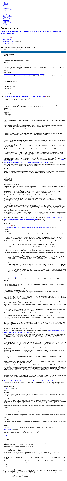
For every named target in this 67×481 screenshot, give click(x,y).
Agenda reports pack (7, 39)
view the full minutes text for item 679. (55, 217)
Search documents (7, 22)
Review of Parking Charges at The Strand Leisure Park (19, 332)
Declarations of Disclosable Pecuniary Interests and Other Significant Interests (24, 74)
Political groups (6, 21)
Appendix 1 (11, 388)
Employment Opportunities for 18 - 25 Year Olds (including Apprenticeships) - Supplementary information (31, 227)
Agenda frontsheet (9, 37)
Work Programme (11, 429)
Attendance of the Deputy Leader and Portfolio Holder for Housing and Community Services (27, 96)
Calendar (5, 1)
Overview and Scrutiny (8, 18)
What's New (5, 24)
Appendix (11, 435)
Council (4, 5)
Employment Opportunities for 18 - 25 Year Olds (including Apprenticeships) (24, 219)
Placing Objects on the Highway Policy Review (17, 277)
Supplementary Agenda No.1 (12, 41)
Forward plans (6, 8)
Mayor (4, 12)
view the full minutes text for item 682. (54, 379)
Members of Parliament (8, 16)
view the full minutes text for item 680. (53, 275)
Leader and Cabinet (7, 10)
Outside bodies (6, 17)
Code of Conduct (6, 2)
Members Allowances (7, 15)
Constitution (5, 4)
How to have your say (7, 9)
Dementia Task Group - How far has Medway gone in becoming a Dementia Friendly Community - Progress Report (32, 380)
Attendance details (7, 35)
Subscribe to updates (7, 23)
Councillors (5, 7)
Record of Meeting (11, 58)
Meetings (5, 14)
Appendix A (11, 225)
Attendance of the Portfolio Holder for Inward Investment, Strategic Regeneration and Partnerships (29, 162)
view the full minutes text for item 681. (56, 330)
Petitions (9, 413)
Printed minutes (9, 43)
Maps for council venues (8, 11)
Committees (5, 3)
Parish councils (6, 20)
